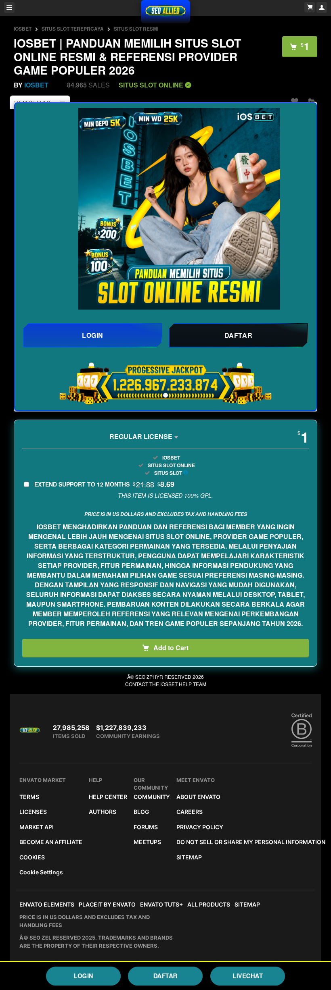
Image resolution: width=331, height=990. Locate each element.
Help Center (108, 796)
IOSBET (22, 28)
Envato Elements (46, 904)
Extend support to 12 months (104, 484)
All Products (208, 904)
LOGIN (83, 975)
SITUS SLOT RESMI (136, 28)
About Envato (198, 796)
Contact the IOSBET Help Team (165, 683)
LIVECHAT (247, 975)
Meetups (147, 841)
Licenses (33, 811)
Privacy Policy (199, 827)
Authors (102, 811)
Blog (141, 811)
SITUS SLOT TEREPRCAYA (73, 28)
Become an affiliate (50, 841)
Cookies (32, 857)
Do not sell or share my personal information (250, 841)
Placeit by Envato (107, 904)
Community (152, 796)
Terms (29, 796)
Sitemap (189, 857)
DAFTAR (165, 975)
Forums (146, 827)
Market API (36, 827)
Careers (189, 811)
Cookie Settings (41, 872)
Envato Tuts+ (161, 904)
